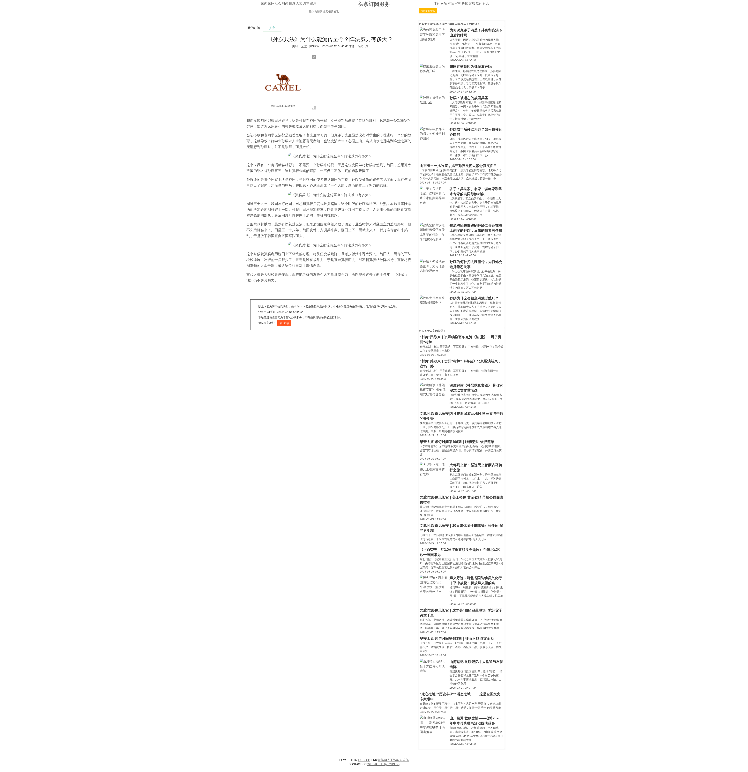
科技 (465, 3)
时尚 (285, 3)
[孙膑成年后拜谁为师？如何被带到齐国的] (434, 133)
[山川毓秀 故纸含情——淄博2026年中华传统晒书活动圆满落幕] (434, 724)
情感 (292, 3)
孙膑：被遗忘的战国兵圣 (469, 97)
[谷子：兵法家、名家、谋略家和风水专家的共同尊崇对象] (434, 195)
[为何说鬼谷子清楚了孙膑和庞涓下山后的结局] (434, 34)
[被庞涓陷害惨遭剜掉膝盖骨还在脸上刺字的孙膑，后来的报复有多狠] (434, 231)
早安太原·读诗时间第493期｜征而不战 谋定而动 (457, 638)
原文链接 (284, 323)
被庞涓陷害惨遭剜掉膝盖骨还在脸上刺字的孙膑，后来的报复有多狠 (476, 228)
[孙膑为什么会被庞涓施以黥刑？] (434, 299)
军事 (458, 3)
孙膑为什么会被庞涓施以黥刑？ (474, 298)
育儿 (486, 3)
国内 (264, 3)
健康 (313, 3)
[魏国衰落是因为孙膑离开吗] (434, 68)
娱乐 (444, 3)
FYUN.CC (364, 760)
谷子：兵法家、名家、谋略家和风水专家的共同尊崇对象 (476, 191)
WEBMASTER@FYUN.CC (383, 764)
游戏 (472, 3)
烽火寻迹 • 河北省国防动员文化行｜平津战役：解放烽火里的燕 (476, 580)
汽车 (306, 3)
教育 (479, 3)
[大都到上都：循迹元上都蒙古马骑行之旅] (434, 469)
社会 (278, 3)
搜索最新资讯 (428, 10)
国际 (271, 3)
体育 (437, 3)
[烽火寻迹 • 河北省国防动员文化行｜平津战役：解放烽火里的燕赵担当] (434, 584)
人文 (299, 3)
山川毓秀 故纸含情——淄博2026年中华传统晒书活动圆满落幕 (475, 721)
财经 (451, 3)
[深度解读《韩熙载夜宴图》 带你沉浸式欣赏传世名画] (434, 389)
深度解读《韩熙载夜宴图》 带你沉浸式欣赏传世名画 (476, 388)
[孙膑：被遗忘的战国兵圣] (434, 99)
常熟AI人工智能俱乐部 (393, 760)
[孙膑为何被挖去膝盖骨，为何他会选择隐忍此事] (434, 265)
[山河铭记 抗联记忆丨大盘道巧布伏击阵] (434, 665)
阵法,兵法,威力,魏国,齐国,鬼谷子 (449, 24)
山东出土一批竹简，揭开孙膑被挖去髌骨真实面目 (458, 165)
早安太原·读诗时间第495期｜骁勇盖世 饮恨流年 (457, 441)
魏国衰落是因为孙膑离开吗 (471, 66)
